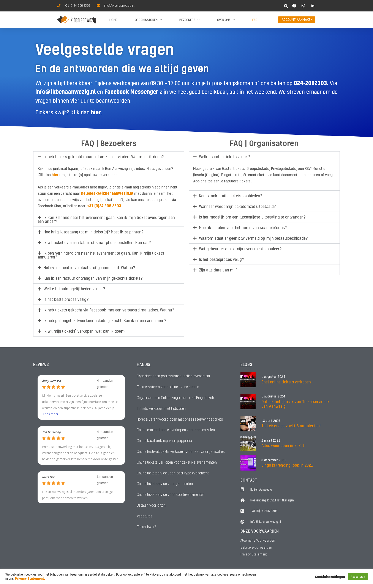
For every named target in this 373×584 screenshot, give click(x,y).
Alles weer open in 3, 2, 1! (283, 445)
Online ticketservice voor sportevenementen (171, 494)
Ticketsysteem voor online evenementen (168, 387)
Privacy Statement (253, 554)
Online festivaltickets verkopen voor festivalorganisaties (181, 451)
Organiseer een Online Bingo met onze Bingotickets (176, 397)
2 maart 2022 (270, 440)
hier (96, 112)
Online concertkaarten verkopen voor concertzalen (176, 430)
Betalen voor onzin (151, 505)
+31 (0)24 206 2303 (104, 205)
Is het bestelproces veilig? (66, 299)
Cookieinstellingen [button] (330, 577)
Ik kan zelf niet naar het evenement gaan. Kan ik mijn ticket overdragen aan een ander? (106, 219)
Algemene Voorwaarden (257, 540)
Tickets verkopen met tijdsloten (161, 408)
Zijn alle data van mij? (218, 269)
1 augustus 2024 (273, 376)
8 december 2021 (273, 460)
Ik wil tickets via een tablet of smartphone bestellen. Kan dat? (97, 242)
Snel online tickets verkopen (286, 381)
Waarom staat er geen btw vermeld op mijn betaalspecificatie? (253, 238)
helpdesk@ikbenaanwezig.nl (107, 193)
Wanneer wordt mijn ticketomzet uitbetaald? (237, 206)
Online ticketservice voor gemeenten (165, 483)
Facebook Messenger (131, 91)
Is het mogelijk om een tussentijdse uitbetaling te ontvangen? (252, 216)
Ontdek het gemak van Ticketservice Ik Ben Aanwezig (295, 404)
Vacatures (145, 516)
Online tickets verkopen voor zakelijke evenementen (177, 462)
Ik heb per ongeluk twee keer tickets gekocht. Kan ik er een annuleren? (105, 320)
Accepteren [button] (358, 576)
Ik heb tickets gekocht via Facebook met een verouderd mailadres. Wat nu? (109, 309)
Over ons (224, 20)
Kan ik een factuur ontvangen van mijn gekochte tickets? (93, 278)
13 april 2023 (271, 421)
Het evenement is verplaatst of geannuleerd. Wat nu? (89, 267)
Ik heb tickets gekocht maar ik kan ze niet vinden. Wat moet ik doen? (104, 156)
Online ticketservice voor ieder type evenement (173, 473)
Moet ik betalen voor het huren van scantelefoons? (243, 227)
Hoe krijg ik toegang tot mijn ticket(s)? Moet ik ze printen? (93, 231)
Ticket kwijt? (146, 527)
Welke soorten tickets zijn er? (224, 156)
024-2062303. (312, 83)
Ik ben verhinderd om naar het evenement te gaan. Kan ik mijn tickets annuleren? (101, 255)
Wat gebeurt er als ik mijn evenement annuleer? (240, 248)
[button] (286, 6)
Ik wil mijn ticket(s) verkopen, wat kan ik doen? (84, 331)
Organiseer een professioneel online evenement (173, 376)
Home (113, 20)
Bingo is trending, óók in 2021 (287, 465)
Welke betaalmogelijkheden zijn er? (74, 288)
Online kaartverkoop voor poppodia (164, 440)
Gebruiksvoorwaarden (256, 547)
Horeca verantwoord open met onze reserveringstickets (180, 419)
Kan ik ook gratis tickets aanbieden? (230, 195)
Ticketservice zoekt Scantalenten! (291, 425)
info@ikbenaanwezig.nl (65, 91)
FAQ (255, 20)
